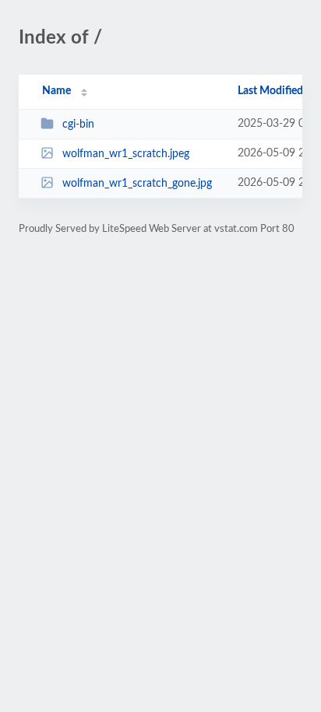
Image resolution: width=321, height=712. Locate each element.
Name (56, 91)
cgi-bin (78, 124)
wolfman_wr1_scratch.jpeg (125, 154)
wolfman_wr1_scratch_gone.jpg (137, 183)
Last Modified (270, 91)
